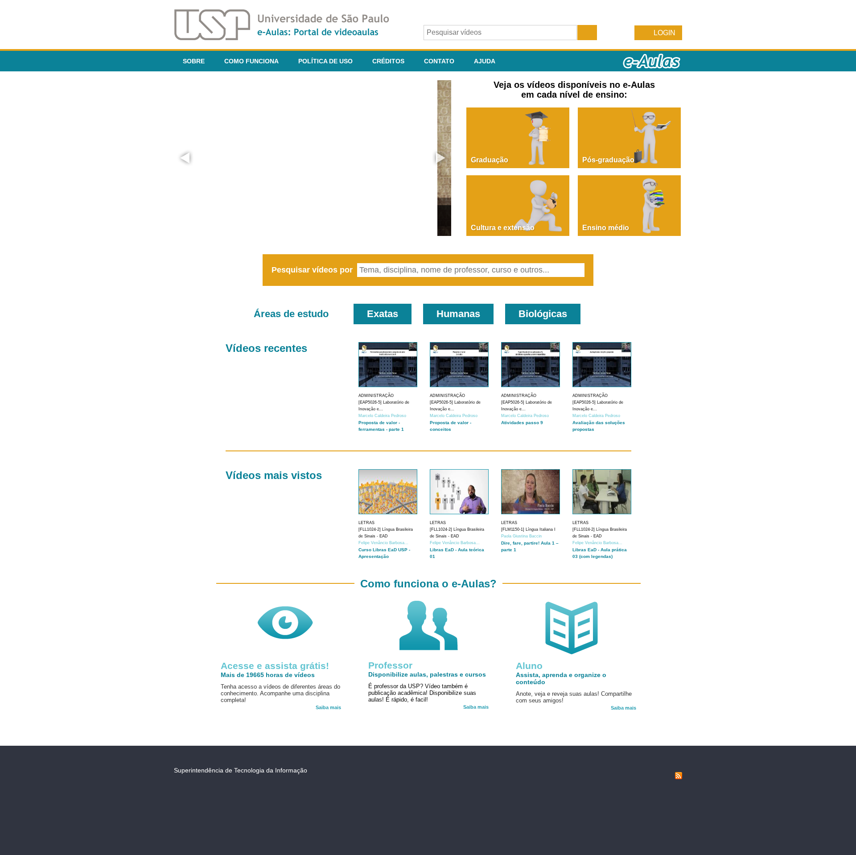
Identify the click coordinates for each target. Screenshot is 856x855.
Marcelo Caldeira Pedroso (382, 415)
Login (664, 33)
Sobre (194, 61)
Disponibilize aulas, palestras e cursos (427, 674)
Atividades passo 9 (522, 422)
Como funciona (251, 61)
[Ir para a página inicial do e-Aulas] (289, 37)
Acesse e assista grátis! (275, 666)
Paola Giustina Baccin (521, 536)
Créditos (388, 61)
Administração (376, 395)
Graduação (489, 160)
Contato (439, 61)
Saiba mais (328, 707)
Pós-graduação (608, 160)
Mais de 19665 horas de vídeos (268, 674)
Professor (390, 665)
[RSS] (678, 777)
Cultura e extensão (503, 227)
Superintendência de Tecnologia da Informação (240, 770)
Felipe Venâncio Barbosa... (383, 543)
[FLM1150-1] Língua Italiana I (528, 529)
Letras (366, 522)
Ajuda (484, 61)
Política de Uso (325, 61)
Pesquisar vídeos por (313, 269)
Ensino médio (605, 227)
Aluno (529, 666)
